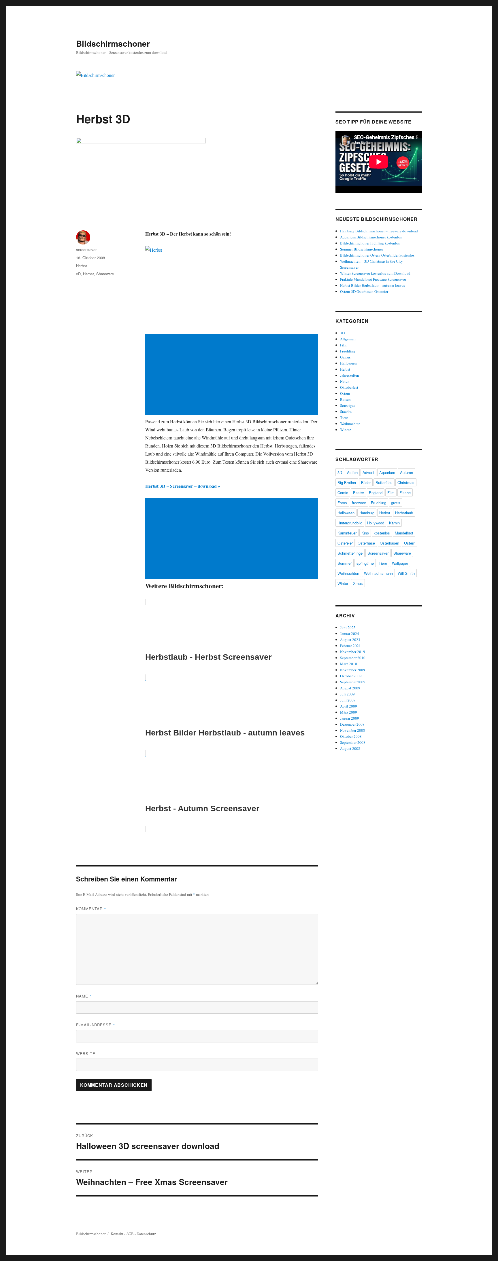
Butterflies (384, 482)
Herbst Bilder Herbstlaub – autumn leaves (372, 285)
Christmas (405, 482)
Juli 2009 (347, 694)
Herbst (81, 265)
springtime (365, 563)
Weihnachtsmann (378, 573)
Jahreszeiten (349, 375)
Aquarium (387, 472)
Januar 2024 (349, 633)
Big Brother (346, 482)
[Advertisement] (232, 375)
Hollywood (375, 523)
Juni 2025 (348, 627)
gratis (395, 502)
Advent (368, 472)
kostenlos (382, 533)
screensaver (86, 249)
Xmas (358, 583)
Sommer (344, 563)
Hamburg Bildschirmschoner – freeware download (379, 231)
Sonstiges (347, 405)
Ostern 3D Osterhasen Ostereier (364, 291)
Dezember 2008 (352, 724)
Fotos (342, 502)
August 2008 (350, 748)
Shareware (105, 273)
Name (84, 996)
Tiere (344, 417)
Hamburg (366, 512)
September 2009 (352, 681)
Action (352, 472)
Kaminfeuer (346, 533)
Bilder (366, 482)
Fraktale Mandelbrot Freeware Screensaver (373, 279)
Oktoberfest (349, 387)
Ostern (345, 393)
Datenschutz (146, 1233)
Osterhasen (389, 543)
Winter (345, 429)
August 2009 (350, 688)
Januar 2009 (349, 718)
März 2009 (348, 712)
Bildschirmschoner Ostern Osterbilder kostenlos (377, 255)
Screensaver (377, 553)
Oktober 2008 (351, 736)
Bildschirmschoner (113, 43)
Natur (344, 381)
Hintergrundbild (349, 523)
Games (345, 357)
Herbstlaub (404, 512)
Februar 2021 (350, 645)
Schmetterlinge (350, 553)
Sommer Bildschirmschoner (361, 249)
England (375, 492)
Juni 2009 (348, 700)
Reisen (345, 399)
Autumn (406, 472)
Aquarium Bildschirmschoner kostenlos (371, 237)
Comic (342, 492)
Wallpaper (400, 563)
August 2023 (350, 639)
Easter (358, 492)
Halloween (348, 363)
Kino (365, 533)
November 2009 (352, 669)
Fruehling (347, 351)
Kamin (394, 523)
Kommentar (91, 908)
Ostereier (345, 543)
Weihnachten (350, 423)
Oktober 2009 (351, 675)
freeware (359, 502)
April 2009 (348, 706)
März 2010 (348, 663)
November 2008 (352, 730)
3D (78, 273)
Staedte (346, 411)
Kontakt (117, 1233)
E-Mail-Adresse (95, 1024)
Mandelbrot (404, 533)
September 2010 (352, 657)
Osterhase (366, 543)
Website (85, 1053)
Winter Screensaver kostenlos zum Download (375, 273)
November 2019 (352, 651)
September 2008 (352, 742)
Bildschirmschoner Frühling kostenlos (370, 243)
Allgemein (348, 339)
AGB (130, 1233)
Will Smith (406, 573)
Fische (405, 492)
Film (343, 345)
